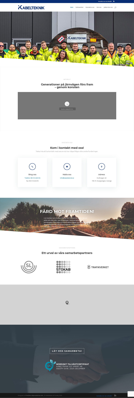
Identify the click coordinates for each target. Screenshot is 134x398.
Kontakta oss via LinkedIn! (105, 1)
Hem (71, 7)
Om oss (99, 7)
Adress (101, 174)
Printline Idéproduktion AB (34, 395)
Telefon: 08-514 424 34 (32, 178)
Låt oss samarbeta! (67, 351)
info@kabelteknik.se (67, 178)
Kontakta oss (90, 7)
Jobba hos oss (108, 7)
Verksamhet (79, 7)
